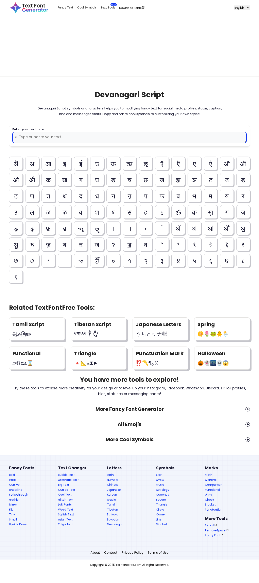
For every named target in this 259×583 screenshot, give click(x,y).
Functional (212, 490)
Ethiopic (112, 514)
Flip (11, 510)
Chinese (113, 485)
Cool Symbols (87, 7)
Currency (162, 495)
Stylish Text (66, 514)
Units (208, 495)
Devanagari (115, 524)
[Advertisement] (129, 49)
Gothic (14, 500)
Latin (110, 475)
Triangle (161, 504)
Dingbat (161, 524)
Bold (12, 475)
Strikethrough (18, 495)
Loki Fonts (65, 504)
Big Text (63, 485)
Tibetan (112, 510)
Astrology (162, 490)
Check (209, 500)
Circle (160, 510)
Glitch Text (65, 500)
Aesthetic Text (68, 480)
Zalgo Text (65, 524)
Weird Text (65, 510)
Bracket (210, 504)
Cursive (14, 485)
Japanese (114, 490)
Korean (112, 495)
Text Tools (108, 7)
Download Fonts (130, 7)
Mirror (13, 504)
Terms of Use (158, 552)
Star (159, 475)
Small (13, 519)
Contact (111, 552)
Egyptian (113, 519)
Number (112, 480)
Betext (209, 525)
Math (208, 475)
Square (161, 500)
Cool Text (65, 495)
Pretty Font (213, 535)
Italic (12, 480)
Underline (15, 490)
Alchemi (211, 480)
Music (160, 485)
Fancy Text (65, 7)
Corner (161, 514)
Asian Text (65, 519)
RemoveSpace (215, 530)
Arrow (160, 480)
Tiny (12, 514)
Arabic (111, 500)
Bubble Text (66, 475)
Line (158, 519)
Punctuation (213, 510)
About (95, 552)
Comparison (213, 485)
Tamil (111, 504)
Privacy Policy (132, 552)
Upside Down (18, 524)
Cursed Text (66, 490)
